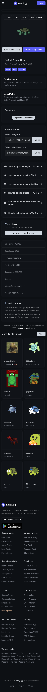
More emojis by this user (23, 233)
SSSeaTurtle (30, 361)
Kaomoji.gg (14, 653)
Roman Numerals (8, 581)
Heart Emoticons (30, 566)
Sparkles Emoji (30, 549)
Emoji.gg (11, 504)
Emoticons (6, 632)
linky (14, 224)
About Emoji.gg (30, 624)
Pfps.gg (24, 653)
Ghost (28, 456)
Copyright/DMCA (31, 632)
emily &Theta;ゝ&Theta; (34, 364)
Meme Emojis (7, 553)
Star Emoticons (30, 569)
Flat (14, 69)
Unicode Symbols (9, 628)
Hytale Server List (32, 656)
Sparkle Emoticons (31, 573)
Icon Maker (28, 611)
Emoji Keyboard (8, 636)
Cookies (31, 686)
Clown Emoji (29, 553)
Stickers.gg (33, 653)
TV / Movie (18, 244)
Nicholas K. (30, 426)
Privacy (21, 686)
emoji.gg (22, 3)
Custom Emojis (7, 595)
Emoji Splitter (29, 607)
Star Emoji (28, 545)
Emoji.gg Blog (29, 640)
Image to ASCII (7, 640)
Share (39, 17)
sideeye (7, 484)
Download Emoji (13, 49)
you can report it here (26, 328)
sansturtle (30, 422)
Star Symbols (7, 573)
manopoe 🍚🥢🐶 (10, 364)
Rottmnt (22, 69)
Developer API (30, 628)
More (41, 334)
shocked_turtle (9, 361)
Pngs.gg (20, 656)
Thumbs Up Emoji (31, 541)
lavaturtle (7, 453)
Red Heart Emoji (30, 537)
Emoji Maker (29, 595)
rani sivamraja (9, 426)
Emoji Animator (30, 599)
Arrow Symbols (8, 569)
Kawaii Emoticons (31, 577)
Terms (11, 686)
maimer (29, 395)
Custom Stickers (8, 599)
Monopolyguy (31, 484)
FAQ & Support (30, 636)
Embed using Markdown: (15, 147)
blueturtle (7, 422)
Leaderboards (7, 607)
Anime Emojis (7, 545)
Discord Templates (9, 662)
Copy (37, 140)
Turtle (8, 69)
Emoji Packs (6, 603)
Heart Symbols (8, 566)
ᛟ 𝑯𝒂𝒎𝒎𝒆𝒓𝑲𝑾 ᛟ (9, 456)
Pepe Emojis (7, 541)
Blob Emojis (6, 549)
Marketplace (7, 611)
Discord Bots (7, 659)
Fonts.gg (5, 653)
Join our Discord (13, 520)
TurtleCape (8, 392)
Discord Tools (34, 659)
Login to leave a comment (23, 118)
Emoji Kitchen (29, 603)
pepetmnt (29, 392)
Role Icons (6, 537)
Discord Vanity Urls (26, 662)
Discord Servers (20, 659)
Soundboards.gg (8, 656)
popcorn (29, 453)
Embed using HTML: (13, 134)
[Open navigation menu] (3, 3)
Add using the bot (35, 49)
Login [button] (41, 3)
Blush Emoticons (30, 581)
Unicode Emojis (8, 624)
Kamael (7, 395)
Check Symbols (8, 577)
